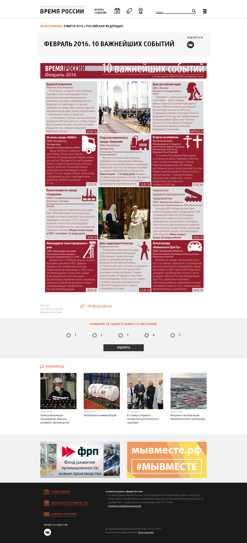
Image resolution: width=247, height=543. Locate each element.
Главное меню (205, 11)
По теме (129, 10)
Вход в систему (146, 533)
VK (190, 44)
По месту (140, 10)
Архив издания (60, 491)
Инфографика (99, 306)
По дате (117, 10)
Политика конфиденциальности (124, 506)
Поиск (159, 12)
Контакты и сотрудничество (69, 503)
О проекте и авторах (63, 514)
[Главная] (62, 9)
